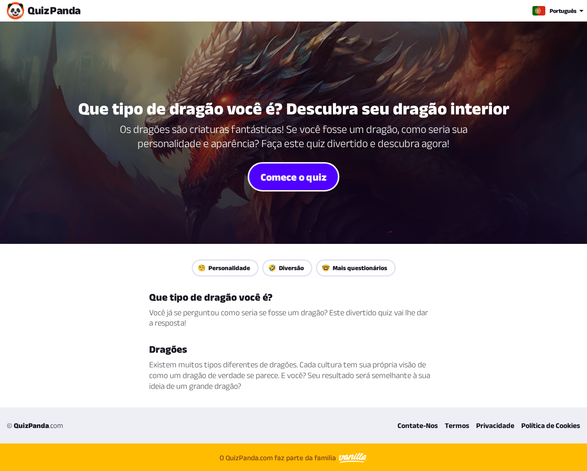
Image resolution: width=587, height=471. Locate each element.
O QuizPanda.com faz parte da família (279, 458)
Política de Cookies (550, 425)
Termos (457, 425)
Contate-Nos (417, 425)
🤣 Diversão (286, 267)
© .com (35, 425)
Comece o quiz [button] (294, 176)
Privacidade (495, 425)
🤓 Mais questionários (354, 267)
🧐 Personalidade (224, 267)
